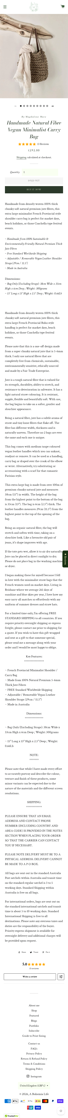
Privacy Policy (34, 1053)
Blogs (34, 1021)
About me (34, 1005)
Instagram (36, 1076)
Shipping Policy (34, 1069)
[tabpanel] (34, 55)
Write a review (30, 976)
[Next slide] (52, 106)
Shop (34, 1010)
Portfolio (34, 1026)
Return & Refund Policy (34, 1059)
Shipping (21, 157)
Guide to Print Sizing (34, 1036)
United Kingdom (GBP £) (32, 1085)
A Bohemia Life (39, 1094)
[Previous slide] (15, 106)
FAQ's (34, 1048)
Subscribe (34, 1031)
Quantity (14, 172)
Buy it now (34, 189)
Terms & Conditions (34, 1064)
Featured (34, 1015)
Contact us (34, 1043)
